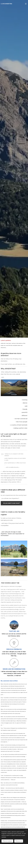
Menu (25, 3)
